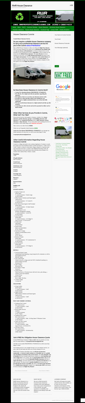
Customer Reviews (32, 27)
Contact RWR (54, 29)
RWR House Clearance (22, 5)
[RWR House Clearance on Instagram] (72, 5)
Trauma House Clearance (32, 29)
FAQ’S (24, 27)
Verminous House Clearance (57, 27)
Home (14, 27)
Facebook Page (45, 29)
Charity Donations (64, 29)
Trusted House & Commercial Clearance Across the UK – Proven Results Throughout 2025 (63, 145)
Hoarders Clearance (18, 29)
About (19, 27)
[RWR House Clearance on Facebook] (70, 5)
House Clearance (43, 27)
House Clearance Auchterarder (20, 370)
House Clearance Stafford (44, 370)
